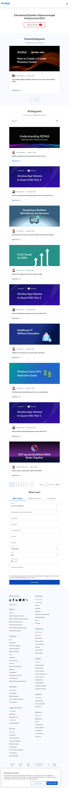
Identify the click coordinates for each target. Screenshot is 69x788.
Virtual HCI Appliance (15, 645)
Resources (38, 632)
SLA (48, 764)
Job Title (13, 536)
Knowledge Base (39, 683)
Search (14, 121)
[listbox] (34, 505)
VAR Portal (38, 706)
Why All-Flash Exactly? (15, 630)
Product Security (39, 677)
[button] (32, 100)
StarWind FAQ (39, 680)
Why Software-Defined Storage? (17, 627)
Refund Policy (54, 764)
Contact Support (39, 665)
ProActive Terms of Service (39, 764)
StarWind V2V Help (40, 688)
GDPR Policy (28, 764)
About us (38, 715)
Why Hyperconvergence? (16, 624)
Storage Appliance (14, 723)
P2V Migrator (12, 672)
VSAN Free (12, 657)
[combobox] (14, 561)
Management (38, 718)
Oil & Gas (37, 623)
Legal (36, 620)
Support (38, 662)
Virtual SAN (12, 642)
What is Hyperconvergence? (16, 616)
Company (13, 542)
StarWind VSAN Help (40, 686)
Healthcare (38, 611)
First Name (14, 518)
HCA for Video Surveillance (16, 699)
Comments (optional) (17, 567)
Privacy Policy (31, 577)
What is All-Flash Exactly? (16, 622)
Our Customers (39, 733)
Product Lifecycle (39, 671)
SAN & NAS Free (13, 717)
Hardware (12, 690)
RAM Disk (11, 669)
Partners (38, 698)
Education (37, 608)
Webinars (37, 647)
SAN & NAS (12, 714)
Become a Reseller (40, 703)
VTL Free (11, 663)
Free (10, 654)
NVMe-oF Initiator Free (15, 666)
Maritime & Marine (40, 617)
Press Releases (39, 724)
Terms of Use (12, 764)
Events (37, 721)
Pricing (11, 732)
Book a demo (34, 582)
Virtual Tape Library (14, 648)
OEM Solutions (39, 700)
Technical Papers (39, 644)
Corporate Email (15, 530)
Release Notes (39, 653)
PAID (10, 639)
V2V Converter (13, 660)
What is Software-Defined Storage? (18, 619)
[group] (34, 70)
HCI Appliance (13, 693)
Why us (11, 613)
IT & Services (38, 602)
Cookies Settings (38, 783)
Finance (37, 605)
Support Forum (39, 668)
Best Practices (39, 650)
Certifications (38, 730)
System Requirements (41, 674)
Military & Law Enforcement (42, 614)
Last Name (14, 524)
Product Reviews (39, 727)
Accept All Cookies (52, 783)
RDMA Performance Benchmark (17, 681)
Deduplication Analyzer (15, 675)
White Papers (38, 638)
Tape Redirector (13, 678)
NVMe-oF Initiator (14, 651)
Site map (11, 604)
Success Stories (39, 641)
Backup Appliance (14, 696)
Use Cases (38, 635)
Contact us (38, 736)
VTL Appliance (13, 702)
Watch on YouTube (32, 25)
